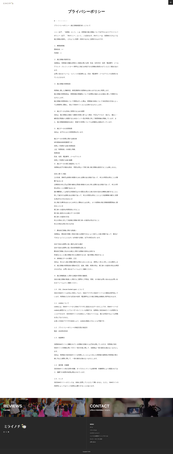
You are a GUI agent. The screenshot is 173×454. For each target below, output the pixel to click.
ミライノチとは (93, 430)
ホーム (91, 427)
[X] (6, 432)
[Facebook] (8, 432)
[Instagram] (4, 432)
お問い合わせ (93, 441)
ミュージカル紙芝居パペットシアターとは (99, 436)
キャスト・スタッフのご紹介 (96, 439)
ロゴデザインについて (94, 433)
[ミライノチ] (10, 3)
